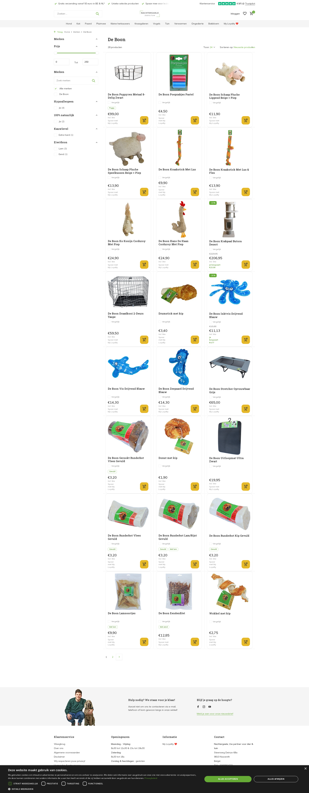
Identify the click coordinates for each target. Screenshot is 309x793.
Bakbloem (213, 23)
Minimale (61, 62)
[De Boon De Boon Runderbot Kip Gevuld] (229, 514)
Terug (60, 32)
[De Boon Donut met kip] (179, 436)
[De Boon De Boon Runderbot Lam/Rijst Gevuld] (179, 514)
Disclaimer (59, 756)
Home (67, 32)
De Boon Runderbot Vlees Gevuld (124, 537)
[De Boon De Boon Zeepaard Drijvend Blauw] (179, 367)
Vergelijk (115, 102)
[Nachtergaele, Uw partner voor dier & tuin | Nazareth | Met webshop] (154, 13)
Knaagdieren (141, 23)
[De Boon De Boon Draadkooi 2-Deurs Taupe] (128, 292)
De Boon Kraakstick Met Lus (177, 169)
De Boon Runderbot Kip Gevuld (229, 535)
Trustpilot (250, 3)
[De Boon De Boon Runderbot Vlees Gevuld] (128, 514)
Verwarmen (180, 23)
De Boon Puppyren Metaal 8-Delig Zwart (126, 96)
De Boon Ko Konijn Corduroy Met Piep (127, 242)
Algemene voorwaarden (67, 752)
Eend (63, 154)
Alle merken (65, 88)
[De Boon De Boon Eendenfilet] (179, 591)
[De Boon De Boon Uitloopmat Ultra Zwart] (229, 436)
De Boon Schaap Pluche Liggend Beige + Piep (224, 96)
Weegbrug (59, 744)
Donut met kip (168, 458)
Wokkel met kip (219, 613)
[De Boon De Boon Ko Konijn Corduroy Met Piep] (128, 219)
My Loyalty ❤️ (231, 23)
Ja (61, 107)
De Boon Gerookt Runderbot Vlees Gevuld (126, 459)
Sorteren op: (226, 47)
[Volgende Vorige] (119, 657)
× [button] (305, 768)
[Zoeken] (97, 13)
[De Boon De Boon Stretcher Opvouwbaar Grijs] (229, 367)
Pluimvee (101, 23)
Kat (78, 23)
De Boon (64, 94)
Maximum (90, 62)
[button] (102, 789)
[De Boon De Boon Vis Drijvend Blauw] (128, 367)
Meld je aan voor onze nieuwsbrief (215, 713)
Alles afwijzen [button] (276, 779)
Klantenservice (207, 3)
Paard (88, 23)
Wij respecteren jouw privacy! (69, 761)
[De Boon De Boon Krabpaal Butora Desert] (229, 219)
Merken (76, 32)
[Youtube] (209, 707)
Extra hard (66, 135)
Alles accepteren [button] (228, 779)
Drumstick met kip (171, 313)
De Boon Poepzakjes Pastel (176, 94)
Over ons (58, 748)
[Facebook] (198, 707)
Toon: (206, 47)
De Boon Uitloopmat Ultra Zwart (226, 459)
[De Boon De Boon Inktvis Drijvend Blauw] (229, 292)
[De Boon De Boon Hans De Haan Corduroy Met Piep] (179, 219)
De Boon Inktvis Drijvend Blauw (226, 315)
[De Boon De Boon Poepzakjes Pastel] (179, 72)
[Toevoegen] (144, 120)
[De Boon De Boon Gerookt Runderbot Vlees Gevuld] (128, 436)
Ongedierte (198, 23)
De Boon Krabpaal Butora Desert (225, 243)
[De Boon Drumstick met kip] (179, 292)
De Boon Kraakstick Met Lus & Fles (229, 171)
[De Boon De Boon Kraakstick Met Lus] (179, 147)
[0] (250, 14)
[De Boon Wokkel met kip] (229, 591)
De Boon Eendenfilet (172, 613)
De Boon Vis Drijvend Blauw (126, 388)
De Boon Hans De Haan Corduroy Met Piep (173, 242)
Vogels (156, 23)
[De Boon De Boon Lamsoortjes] (128, 591)
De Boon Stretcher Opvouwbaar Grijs (229, 390)
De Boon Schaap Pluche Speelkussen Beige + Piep (124, 171)
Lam (63, 148)
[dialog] (154, 779)
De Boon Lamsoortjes (122, 613)
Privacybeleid (151, 778)
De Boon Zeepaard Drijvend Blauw (176, 390)
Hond (69, 23)
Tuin (167, 23)
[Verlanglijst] (245, 14)
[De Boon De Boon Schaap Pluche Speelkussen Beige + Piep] (128, 147)
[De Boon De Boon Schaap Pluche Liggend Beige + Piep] (229, 72)
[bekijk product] (144, 264)
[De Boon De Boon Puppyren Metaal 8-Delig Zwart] (128, 72)
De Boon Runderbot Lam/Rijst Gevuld (178, 537)
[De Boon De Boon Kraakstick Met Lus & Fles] (229, 147)
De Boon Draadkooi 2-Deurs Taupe (126, 315)
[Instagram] (204, 707)
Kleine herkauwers (120, 23)
